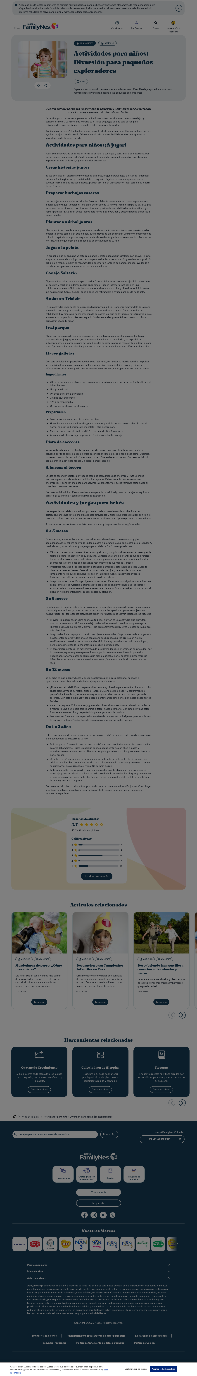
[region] (98, 1369)
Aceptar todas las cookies (163, 1368)
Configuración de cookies (136, 1368)
